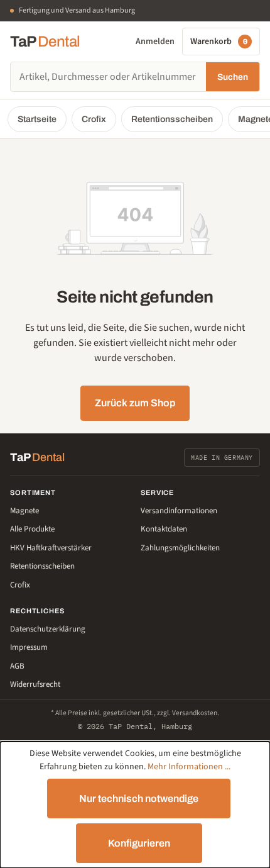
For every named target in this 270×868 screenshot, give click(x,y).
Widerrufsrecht (35, 684)
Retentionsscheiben (172, 119)
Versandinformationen (179, 510)
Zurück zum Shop (135, 403)
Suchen (232, 77)
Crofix (94, 119)
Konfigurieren (139, 843)
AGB (17, 666)
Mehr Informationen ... (189, 766)
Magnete (24, 510)
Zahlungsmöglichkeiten (180, 548)
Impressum (29, 647)
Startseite (37, 119)
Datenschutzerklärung (47, 629)
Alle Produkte (32, 529)
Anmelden (155, 41)
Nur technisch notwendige (138, 798)
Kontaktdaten (164, 529)
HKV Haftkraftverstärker (51, 548)
